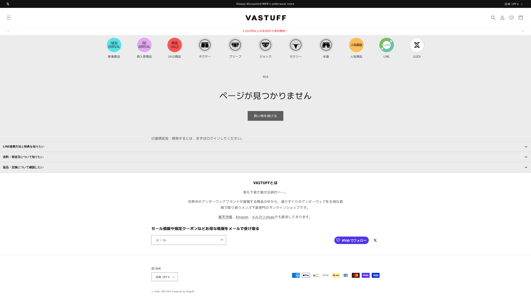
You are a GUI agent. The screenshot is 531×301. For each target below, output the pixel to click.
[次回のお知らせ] (522, 31)
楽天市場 (225, 216)
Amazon (242, 216)
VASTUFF (166, 291)
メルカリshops (263, 216)
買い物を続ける (265, 116)
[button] (8, 17)
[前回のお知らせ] (8, 31)
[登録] (221, 240)
